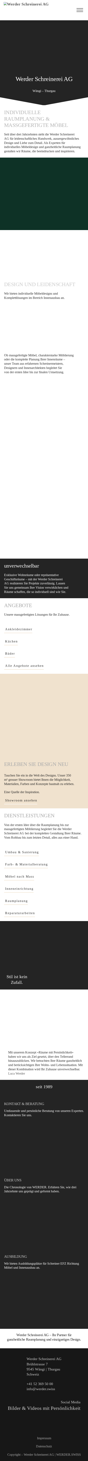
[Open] (80, 10)
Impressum (44, 1438)
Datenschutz (44, 1446)
